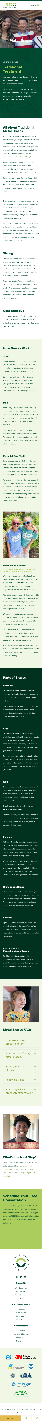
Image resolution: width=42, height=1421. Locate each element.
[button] (35, 1040)
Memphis (28, 157)
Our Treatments (21, 1304)
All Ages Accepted (21, 1319)
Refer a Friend (21, 1341)
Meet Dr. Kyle (21, 1291)
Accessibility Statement (28, 1409)
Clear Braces (21, 1316)
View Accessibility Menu (13, 1409)
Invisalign (21, 1309)
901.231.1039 (15, 1216)
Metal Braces (21, 1313)
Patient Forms (21, 1337)
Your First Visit (21, 1330)
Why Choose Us (21, 1288)
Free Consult (10, 1418)
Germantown (8, 157)
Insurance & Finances (21, 1334)
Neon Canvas (21, 1413)
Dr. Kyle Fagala (25, 1173)
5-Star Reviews (21, 1295)
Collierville (18, 157)
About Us (21, 1283)
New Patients (21, 1325)
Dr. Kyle (30, 89)
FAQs (21, 1298)
